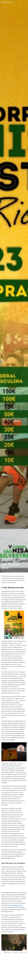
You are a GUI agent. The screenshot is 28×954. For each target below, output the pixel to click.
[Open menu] (26, 2)
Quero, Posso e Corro (7, 2)
